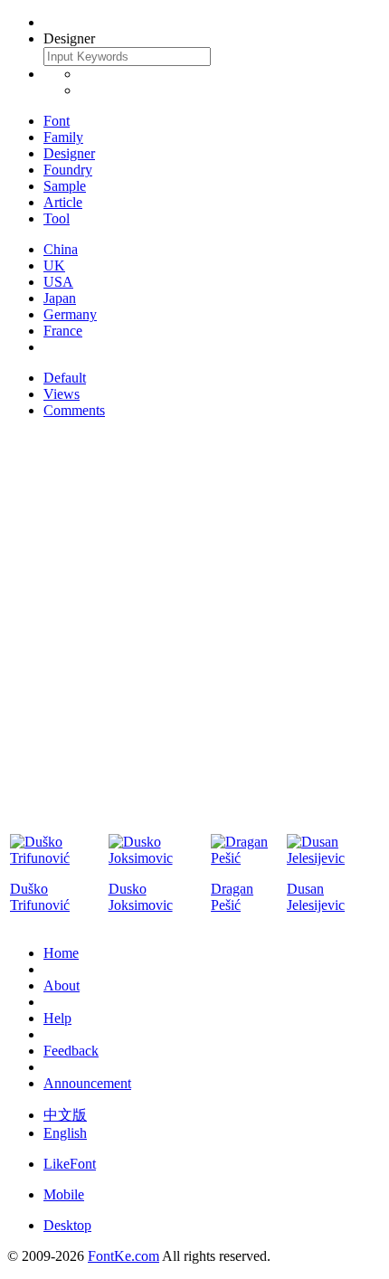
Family (63, 137)
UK (54, 265)
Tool (56, 218)
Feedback (71, 1050)
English (65, 1133)
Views (61, 394)
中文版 (65, 1115)
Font (56, 120)
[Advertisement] (194, 627)
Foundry (67, 169)
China (60, 249)
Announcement (87, 1083)
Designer (69, 153)
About (61, 985)
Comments (74, 410)
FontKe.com (123, 1256)
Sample (64, 186)
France (62, 330)
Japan (59, 298)
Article (62, 202)
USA (58, 281)
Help (57, 1018)
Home (61, 953)
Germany (70, 314)
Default (64, 377)
